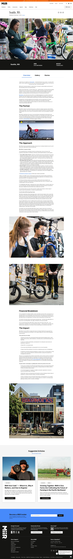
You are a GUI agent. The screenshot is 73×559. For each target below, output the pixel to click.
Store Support (14, 539)
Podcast (32, 547)
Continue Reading (10, 498)
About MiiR (34, 539)
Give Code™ (54, 525)
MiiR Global (13, 550)
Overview (26, 75)
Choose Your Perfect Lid (15, 547)
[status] (36, 1)
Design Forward (15, 525)
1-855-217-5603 (57, 541)
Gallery (37, 75)
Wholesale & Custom (15, 551)
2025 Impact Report (36, 532)
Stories (47, 75)
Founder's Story (34, 545)
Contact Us (13, 545)
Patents (41, 557)
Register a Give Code (57, 532)
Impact (23, 15)
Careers (32, 542)
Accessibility (13, 557)
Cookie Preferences (46, 557)
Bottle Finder (13, 548)
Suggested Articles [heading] (36, 451)
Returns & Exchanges (15, 541)
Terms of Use (23, 557)
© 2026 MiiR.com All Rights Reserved (56, 557)
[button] (51, 3)
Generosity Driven (35, 525)
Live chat (52, 541)
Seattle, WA (14, 12)
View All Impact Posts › (36, 453)
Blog (31, 544)
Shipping (12, 542)
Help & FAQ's (13, 544)
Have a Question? (55, 539)
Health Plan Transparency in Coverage (32, 557)
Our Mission (33, 541)
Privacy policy (18, 557)
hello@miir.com (53, 545)
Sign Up (60, 515)
